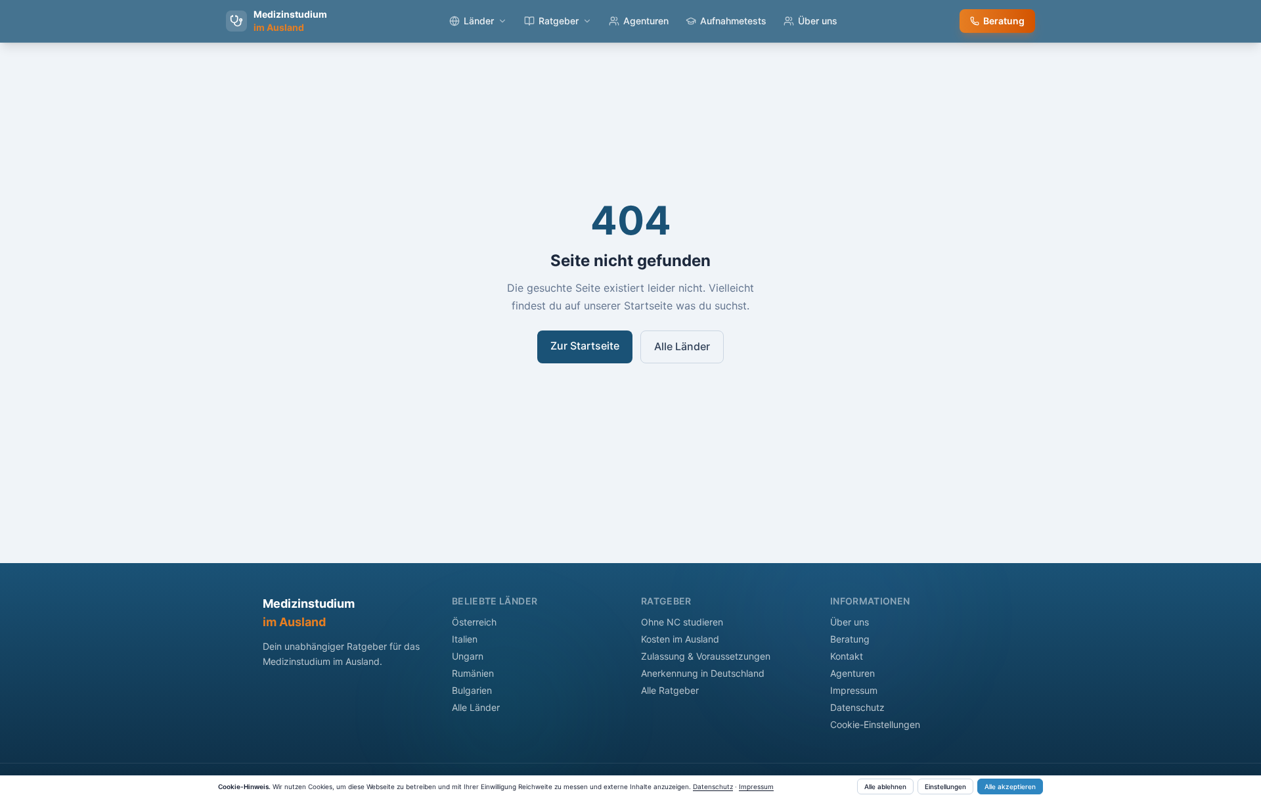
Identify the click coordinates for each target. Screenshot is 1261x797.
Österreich (474, 621)
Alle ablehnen (885, 786)
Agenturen (646, 20)
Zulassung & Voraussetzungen (705, 656)
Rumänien (473, 673)
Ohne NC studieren (682, 621)
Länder (479, 20)
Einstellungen (945, 786)
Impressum (853, 690)
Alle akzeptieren (1010, 786)
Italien (464, 639)
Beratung (1004, 20)
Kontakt (846, 656)
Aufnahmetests (733, 20)
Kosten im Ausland (680, 639)
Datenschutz (857, 707)
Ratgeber (559, 20)
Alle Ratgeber (670, 690)
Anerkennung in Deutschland (702, 673)
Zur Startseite (584, 345)
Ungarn (467, 656)
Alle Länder (682, 346)
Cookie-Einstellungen (875, 724)
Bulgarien (472, 690)
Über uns (817, 20)
